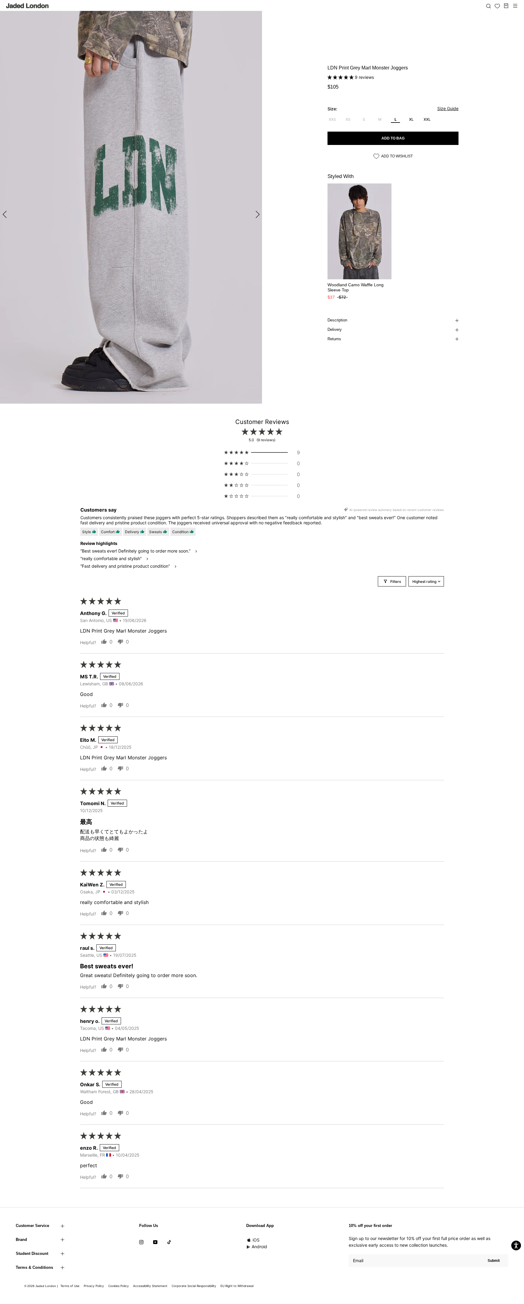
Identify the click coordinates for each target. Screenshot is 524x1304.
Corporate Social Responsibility (194, 1286)
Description (337, 320)
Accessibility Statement (150, 1286)
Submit (494, 1261)
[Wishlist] (497, 6)
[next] (256, 214)
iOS (256, 1239)
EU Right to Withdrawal (237, 1286)
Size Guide (447, 108)
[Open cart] (506, 5)
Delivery (335, 329)
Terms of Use (69, 1286)
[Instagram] (141, 1241)
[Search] (488, 5)
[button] (341, 77)
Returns (334, 339)
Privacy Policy (94, 1286)
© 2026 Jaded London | (41, 1286)
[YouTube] (155, 1241)
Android (259, 1246)
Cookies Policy (118, 1286)
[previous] (5, 214)
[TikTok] (169, 1241)
